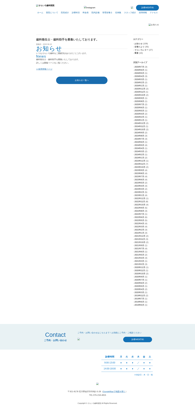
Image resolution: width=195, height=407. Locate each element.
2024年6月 (139, 142)
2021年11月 (139, 239)
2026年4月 (139, 76)
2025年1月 (139, 120)
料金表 (86, 12)
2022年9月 (139, 208)
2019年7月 (139, 298)
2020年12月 (139, 267)
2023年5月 (139, 183)
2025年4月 (139, 114)
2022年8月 (139, 211)
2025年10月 (139, 95)
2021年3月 (139, 261)
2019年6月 (139, 302)
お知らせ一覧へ (82, 80)
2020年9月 (139, 277)
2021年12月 (139, 236)
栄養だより (139, 47)
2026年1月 (139, 85)
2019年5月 (139, 305)
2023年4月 (139, 186)
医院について (52, 12)
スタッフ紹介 (130, 12)
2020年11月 (139, 270)
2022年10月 (139, 204)
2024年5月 (139, 145)
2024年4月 (139, 148)
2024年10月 (139, 129)
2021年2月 (139, 264)
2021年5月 (139, 255)
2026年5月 (139, 73)
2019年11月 (139, 295)
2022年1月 (139, 233)
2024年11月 (139, 126)
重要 (136, 53)
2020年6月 (139, 283)
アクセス (154, 12)
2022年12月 (139, 198)
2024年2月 (139, 154)
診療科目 (76, 12)
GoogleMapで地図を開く (114, 391)
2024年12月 (139, 123)
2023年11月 (139, 164)
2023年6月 (139, 179)
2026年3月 (139, 79)
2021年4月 (139, 258)
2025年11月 (139, 92)
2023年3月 (139, 189)
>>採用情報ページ (44, 69)
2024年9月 (139, 132)
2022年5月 (139, 220)
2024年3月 (139, 151)
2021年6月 (139, 251)
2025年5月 (139, 111)
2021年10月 (139, 242)
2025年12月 (139, 89)
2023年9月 (139, 170)
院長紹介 (65, 12)
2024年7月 (139, 139)
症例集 (118, 12)
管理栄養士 (107, 12)
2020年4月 (139, 289)
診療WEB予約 (147, 7)
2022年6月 (139, 217)
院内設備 (95, 12)
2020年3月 (139, 292)
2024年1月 (139, 158)
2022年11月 (139, 201)
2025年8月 (139, 101)
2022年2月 (139, 230)
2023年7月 (139, 176)
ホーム (40, 12)
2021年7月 (139, 248)
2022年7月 (139, 214)
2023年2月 (139, 192)
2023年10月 (139, 167)
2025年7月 (139, 104)
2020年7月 (139, 280)
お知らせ (138, 43)
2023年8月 (139, 173)
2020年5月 (139, 286)
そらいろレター (141, 50)
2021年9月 (139, 245)
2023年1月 (139, 195)
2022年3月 (139, 226)
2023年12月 (139, 161)
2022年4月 (139, 223)
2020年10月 (139, 273)
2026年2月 (139, 82)
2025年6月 (139, 107)
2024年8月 (139, 136)
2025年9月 (139, 98)
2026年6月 (139, 70)
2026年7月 (139, 67)
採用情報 (143, 12)
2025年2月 (139, 117)
